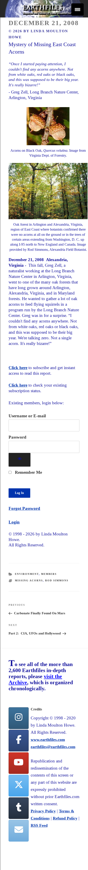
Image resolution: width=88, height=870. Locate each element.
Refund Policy (65, 818)
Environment (27, 574)
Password (17, 437)
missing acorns (29, 580)
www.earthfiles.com (48, 739)
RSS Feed (39, 825)
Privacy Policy (43, 811)
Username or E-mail (27, 415)
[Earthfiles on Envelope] (18, 831)
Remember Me (28, 472)
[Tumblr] (18, 808)
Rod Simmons (56, 580)
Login (14, 522)
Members (49, 574)
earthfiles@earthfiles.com (53, 746)
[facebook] (18, 740)
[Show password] (19, 460)
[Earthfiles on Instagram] (18, 718)
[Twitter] (18, 785)
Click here (18, 367)
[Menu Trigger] (77, 9)
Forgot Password (24, 508)
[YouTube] (18, 763)
